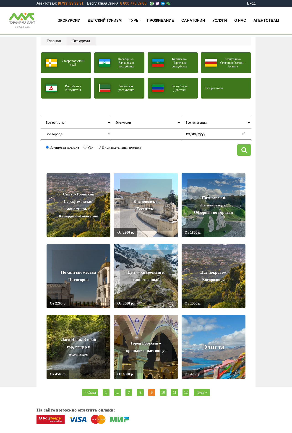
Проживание (160, 20)
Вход (251, 3)
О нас (240, 20)
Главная (54, 41)
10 (163, 392)
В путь (99, 232)
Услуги (219, 20)
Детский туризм (105, 20)
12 (186, 392)
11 (174, 392)
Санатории (193, 20)
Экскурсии (69, 20)
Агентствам (266, 20)
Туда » (202, 392)
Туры (134, 20)
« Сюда (90, 392)
